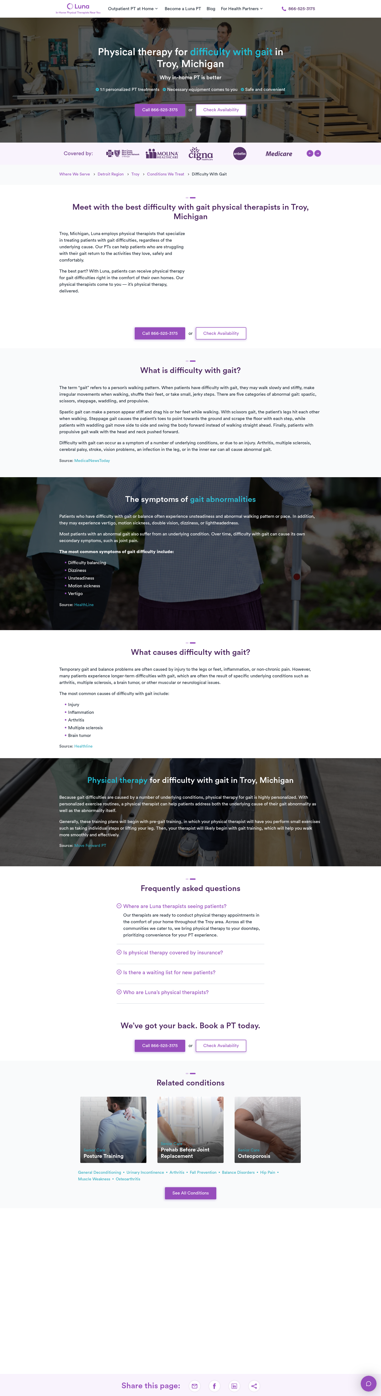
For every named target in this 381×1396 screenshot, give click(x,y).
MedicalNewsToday (92, 461)
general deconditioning (100, 1172)
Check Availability (221, 110)
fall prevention (204, 1172)
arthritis (177, 1172)
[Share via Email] (194, 1386)
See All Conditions (190, 1193)
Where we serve (74, 174)
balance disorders (239, 1172)
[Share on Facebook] (214, 1386)
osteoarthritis (128, 1179)
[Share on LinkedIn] (234, 1386)
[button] (310, 153)
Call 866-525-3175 (160, 110)
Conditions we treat (165, 174)
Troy (135, 174)
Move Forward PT (90, 846)
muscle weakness (94, 1179)
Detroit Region (111, 174)
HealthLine (84, 605)
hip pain (268, 1172)
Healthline (83, 746)
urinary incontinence (146, 1172)
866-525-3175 (301, 9)
